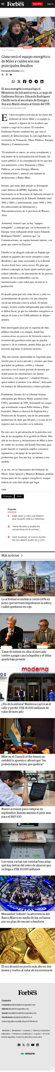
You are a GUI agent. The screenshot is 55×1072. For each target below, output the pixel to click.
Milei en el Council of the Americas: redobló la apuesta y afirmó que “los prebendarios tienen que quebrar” (23, 760)
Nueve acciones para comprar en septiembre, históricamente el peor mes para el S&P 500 (26, 813)
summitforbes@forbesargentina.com (22, 1013)
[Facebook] (24, 81)
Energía (8, 496)
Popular (12, 509)
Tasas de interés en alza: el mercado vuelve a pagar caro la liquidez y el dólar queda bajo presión (26, 655)
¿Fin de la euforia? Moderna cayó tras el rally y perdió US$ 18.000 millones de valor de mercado (26, 708)
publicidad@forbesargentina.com (22, 1005)
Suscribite (37, 4)
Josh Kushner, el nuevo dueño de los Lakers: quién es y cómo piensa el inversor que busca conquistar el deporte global (29, 538)
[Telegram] (36, 81)
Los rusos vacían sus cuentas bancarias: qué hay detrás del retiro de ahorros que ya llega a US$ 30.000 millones (26, 865)
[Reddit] (30, 81)
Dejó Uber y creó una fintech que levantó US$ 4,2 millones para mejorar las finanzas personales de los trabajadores (29, 517)
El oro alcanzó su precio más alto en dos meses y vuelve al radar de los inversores (26, 968)
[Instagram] (28, 1045)
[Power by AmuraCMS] (27, 1053)
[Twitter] (19, 81)
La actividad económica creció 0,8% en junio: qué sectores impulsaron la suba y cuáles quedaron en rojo (26, 603)
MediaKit (6, 1031)
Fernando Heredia (10, 71)
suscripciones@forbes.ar (22, 1017)
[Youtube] (32, 1045)
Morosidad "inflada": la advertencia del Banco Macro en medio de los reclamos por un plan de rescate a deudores (25, 918)
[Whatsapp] (13, 81)
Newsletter (16, 1031)
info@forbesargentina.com (19, 1009)
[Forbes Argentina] (15, 4)
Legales (37, 1034)
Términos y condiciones (22, 1034)
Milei (19, 496)
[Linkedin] (41, 81)
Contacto (27, 1031)
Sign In (50, 4)
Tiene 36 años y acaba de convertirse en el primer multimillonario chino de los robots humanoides (27, 528)
